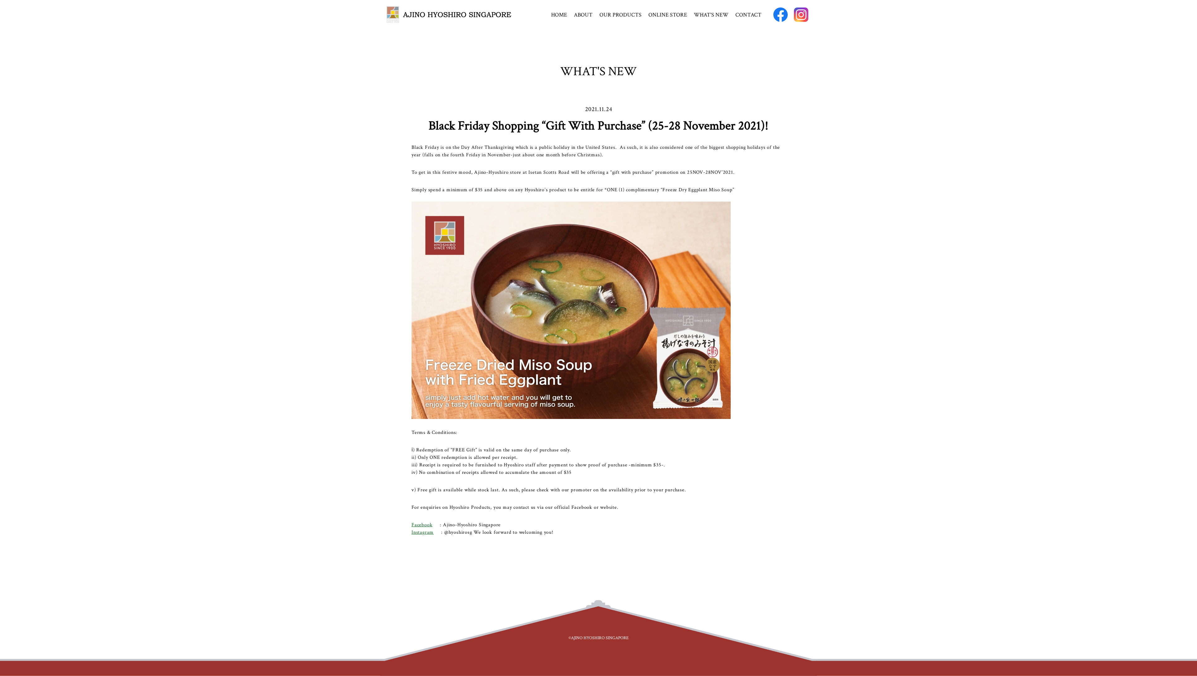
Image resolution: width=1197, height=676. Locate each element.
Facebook (421, 525)
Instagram (422, 532)
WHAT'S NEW (711, 14)
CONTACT (748, 14)
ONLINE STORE (667, 14)
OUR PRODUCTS (620, 14)
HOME (559, 14)
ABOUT (583, 14)
